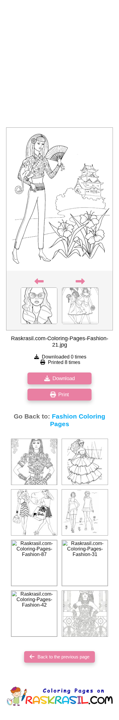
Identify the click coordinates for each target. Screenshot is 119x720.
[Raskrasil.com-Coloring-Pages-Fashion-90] (34, 462)
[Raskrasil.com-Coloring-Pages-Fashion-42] (34, 613)
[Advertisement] (59, 65)
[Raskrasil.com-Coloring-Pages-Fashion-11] (34, 512)
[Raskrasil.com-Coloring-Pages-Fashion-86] (85, 462)
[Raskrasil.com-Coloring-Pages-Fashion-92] (85, 512)
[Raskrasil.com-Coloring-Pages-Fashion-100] (85, 613)
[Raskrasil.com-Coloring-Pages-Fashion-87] (34, 563)
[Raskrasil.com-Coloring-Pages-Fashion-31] (85, 563)
